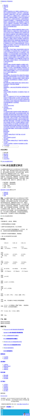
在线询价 (5, 387)
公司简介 (5, 384)
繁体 (2, 408)
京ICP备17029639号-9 (22, 404)
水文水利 (5, 157)
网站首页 (5, 5)
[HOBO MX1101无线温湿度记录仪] (12, 341)
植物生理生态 (6, 366)
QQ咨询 (8, 189)
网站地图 (5, 375)
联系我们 (5, 386)
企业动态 (5, 358)
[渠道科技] (15, 1)
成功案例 (3, 361)
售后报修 (5, 389)
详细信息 (5, 192)
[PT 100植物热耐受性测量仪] (11, 335)
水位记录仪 (6, 158)
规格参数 (5, 194)
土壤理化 (5, 364)
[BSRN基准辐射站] (8, 347)
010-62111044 (4, 395)
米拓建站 (8, 406)
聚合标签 (5, 376)
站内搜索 (5, 378)
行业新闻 (5, 357)
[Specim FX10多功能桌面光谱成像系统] (13, 329)
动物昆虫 (5, 369)
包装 (4, 195)
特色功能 (3, 372)
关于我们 (3, 381)
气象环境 (5, 367)
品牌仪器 (5, 155)
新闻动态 (3, 354)
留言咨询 (3, 189)
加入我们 (5, 390)
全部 (4, 8)
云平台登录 (6, 145)
